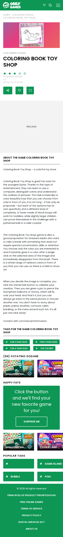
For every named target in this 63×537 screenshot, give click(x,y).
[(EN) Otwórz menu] (58, 4)
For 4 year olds (19, 348)
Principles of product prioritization (31, 495)
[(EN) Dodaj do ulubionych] (19, 90)
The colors (46, 348)
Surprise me (32, 421)
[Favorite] (44, 5)
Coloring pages (23, 14)
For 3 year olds (48, 342)
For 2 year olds (18, 342)
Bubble (15, 476)
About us (31, 528)
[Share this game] (7, 90)
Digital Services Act (31, 522)
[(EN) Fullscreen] (30, 90)
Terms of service (31, 508)
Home (6, 14)
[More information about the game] (29, 374)
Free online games (31, 502)
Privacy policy (31, 515)
